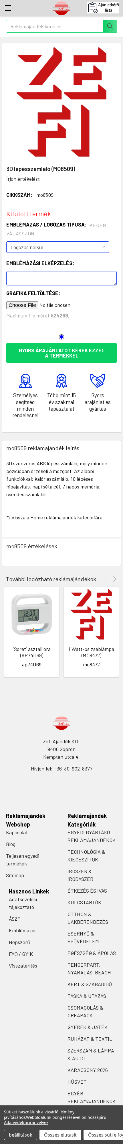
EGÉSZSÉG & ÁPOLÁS (92, 953)
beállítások (20, 1135)
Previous (106, 579)
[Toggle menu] (8, 8)
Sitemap (15, 875)
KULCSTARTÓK (84, 902)
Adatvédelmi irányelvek (26, 1122)
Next (113, 579)
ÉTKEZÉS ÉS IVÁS (87, 890)
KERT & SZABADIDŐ (90, 984)
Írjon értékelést (23, 179)
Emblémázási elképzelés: (40, 263)
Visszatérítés (23, 965)
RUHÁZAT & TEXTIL (90, 1039)
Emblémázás (23, 930)
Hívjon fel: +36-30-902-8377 (61, 768)
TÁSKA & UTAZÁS (87, 996)
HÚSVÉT (77, 1082)
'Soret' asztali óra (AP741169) (32, 652)
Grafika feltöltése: (33, 293)
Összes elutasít (60, 1135)
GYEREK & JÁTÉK (88, 1027)
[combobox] (61, 26)
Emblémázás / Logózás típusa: (56, 229)
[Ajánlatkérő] (105, 7)
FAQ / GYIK (21, 954)
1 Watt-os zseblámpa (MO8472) (91, 652)
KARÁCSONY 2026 (88, 1070)
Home (36, 517)
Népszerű (19, 942)
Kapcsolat (17, 832)
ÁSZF (14, 918)
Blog (10, 844)
